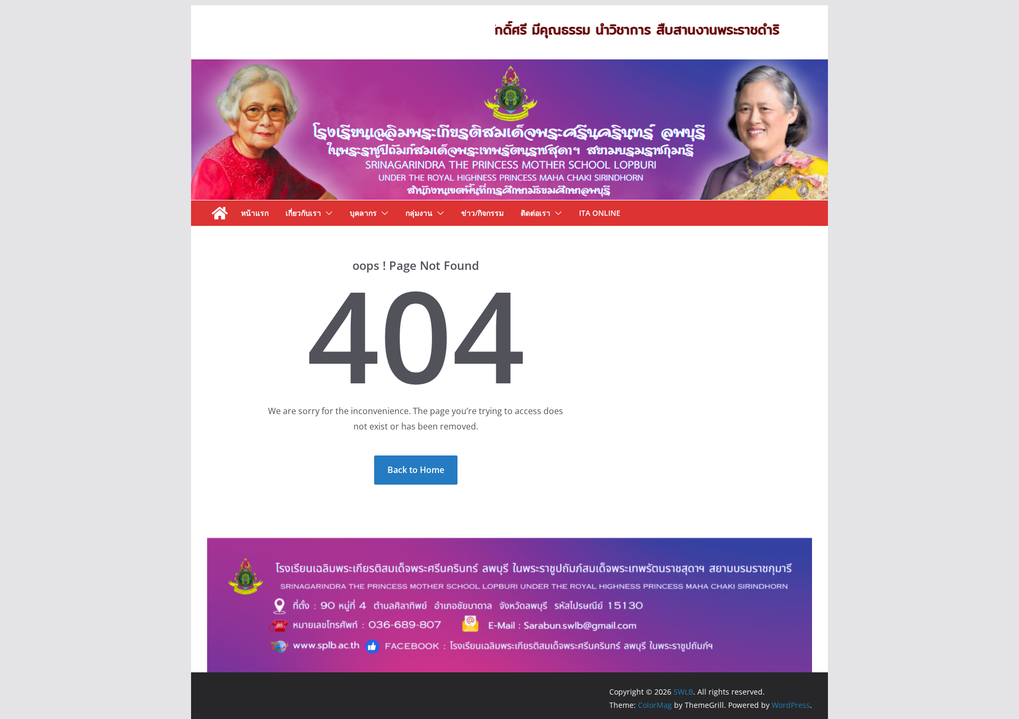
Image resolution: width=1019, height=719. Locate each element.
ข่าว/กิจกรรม (482, 213)
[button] (327, 213)
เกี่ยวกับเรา (303, 213)
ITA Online (599, 213)
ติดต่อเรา (535, 213)
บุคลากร (363, 213)
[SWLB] (509, 67)
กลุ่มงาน (419, 213)
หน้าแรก (255, 213)
